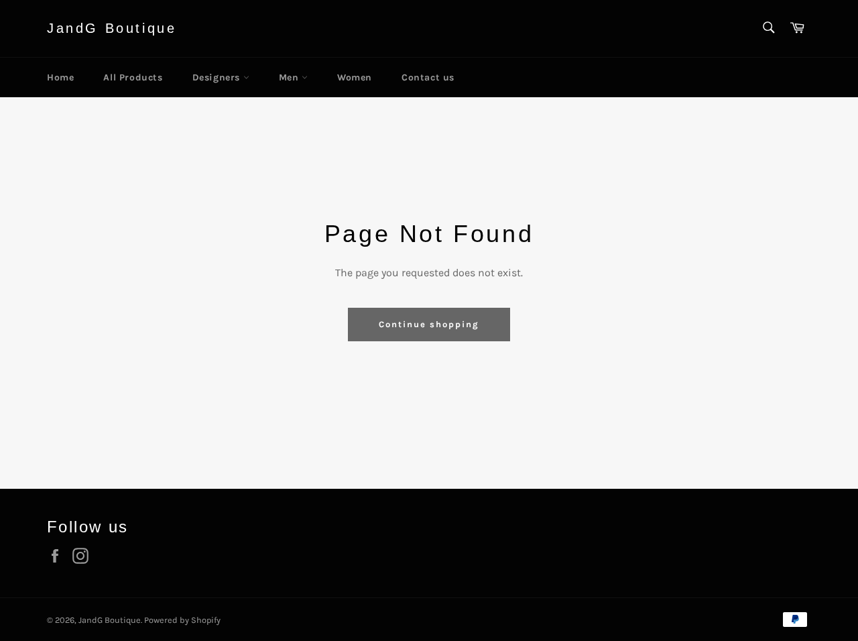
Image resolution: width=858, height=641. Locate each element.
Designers (217, 77)
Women (354, 77)
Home (60, 77)
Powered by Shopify (182, 620)
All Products (132, 77)
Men (290, 77)
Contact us (428, 77)
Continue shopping (429, 324)
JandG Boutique (111, 28)
